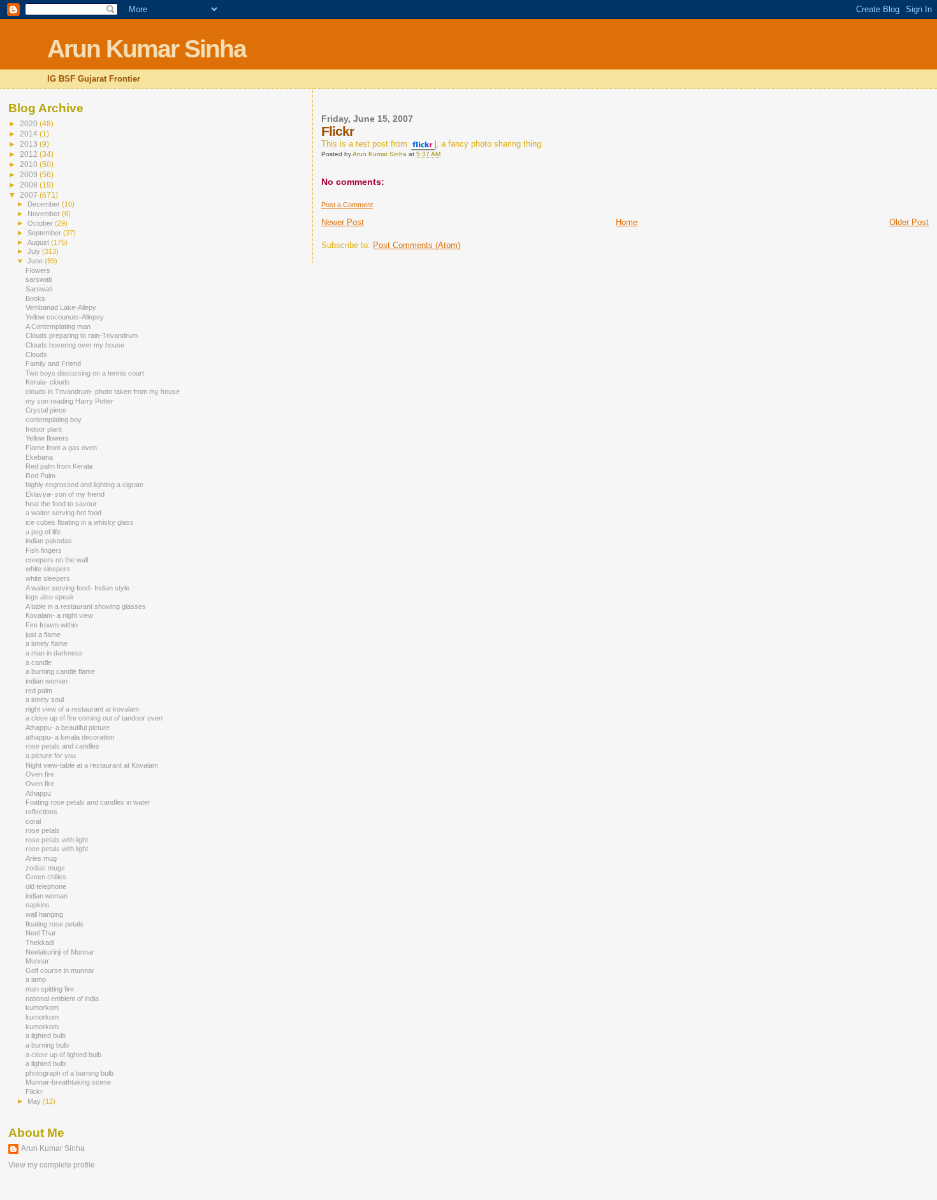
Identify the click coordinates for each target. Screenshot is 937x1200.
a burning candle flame (60, 671)
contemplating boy (53, 419)
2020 (30, 123)
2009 (30, 174)
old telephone (45, 886)
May (35, 1101)
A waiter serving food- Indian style (77, 588)
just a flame (43, 634)
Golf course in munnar (59, 970)
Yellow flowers (47, 438)
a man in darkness (54, 653)
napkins (37, 905)
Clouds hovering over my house (74, 345)
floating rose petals (54, 924)
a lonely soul (44, 699)
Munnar (37, 961)
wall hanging (44, 914)
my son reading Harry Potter (69, 401)
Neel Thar (40, 933)
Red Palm (40, 475)
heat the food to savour (61, 504)
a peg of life (43, 532)
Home (626, 222)
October (41, 223)
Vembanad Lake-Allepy (60, 307)
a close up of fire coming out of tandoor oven (94, 718)
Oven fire (39, 774)
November (44, 213)
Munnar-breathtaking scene (68, 1082)
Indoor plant (43, 429)
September (45, 233)
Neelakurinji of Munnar (59, 952)
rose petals (42, 830)
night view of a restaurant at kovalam (82, 709)
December (44, 204)
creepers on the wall (56, 560)
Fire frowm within (51, 625)
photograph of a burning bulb (69, 1073)
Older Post (909, 222)
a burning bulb (47, 1045)
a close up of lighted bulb (63, 1054)
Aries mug (41, 858)
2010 (30, 164)
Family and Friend (53, 363)
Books (35, 298)
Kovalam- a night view (59, 615)
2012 (30, 154)
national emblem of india (62, 998)
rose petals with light (56, 840)
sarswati (38, 279)
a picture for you (50, 755)
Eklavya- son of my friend (65, 494)
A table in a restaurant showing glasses (85, 606)
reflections (41, 812)
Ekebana (39, 457)
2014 (30, 133)
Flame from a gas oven (61, 447)
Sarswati (38, 289)
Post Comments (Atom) (416, 245)
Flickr (34, 1091)
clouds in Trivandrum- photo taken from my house (102, 391)
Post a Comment (347, 205)
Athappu (38, 793)
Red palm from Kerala (58, 466)
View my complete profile (51, 1164)
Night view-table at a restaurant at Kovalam (91, 765)
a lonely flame (46, 643)
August (39, 242)
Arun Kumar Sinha (146, 48)
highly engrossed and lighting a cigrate (84, 484)
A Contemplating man (58, 326)
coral (33, 821)
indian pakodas (48, 541)
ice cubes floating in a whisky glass (79, 522)
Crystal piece (45, 410)
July (34, 251)
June (36, 261)
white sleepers (47, 569)
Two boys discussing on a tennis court (84, 373)
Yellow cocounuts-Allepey (64, 317)
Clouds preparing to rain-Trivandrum (81, 335)
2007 (30, 195)
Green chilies (45, 877)
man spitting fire (49, 989)
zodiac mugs (45, 868)
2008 (30, 184)
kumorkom (42, 1007)
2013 (30, 144)
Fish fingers (43, 550)
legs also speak (49, 597)
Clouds (36, 354)
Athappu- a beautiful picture (67, 727)
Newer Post (342, 222)
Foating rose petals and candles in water (87, 802)
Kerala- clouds (47, 382)
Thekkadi (39, 942)
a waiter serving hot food (63, 512)
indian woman (46, 681)
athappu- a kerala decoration (69, 737)
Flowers (37, 270)
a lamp (35, 979)
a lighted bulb (45, 1035)
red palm (38, 690)
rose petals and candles (62, 746)
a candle (38, 662)
